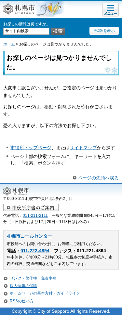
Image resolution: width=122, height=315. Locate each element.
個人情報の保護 (23, 285)
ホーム (9, 44)
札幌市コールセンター (29, 236)
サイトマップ (83, 147)
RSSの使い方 (22, 301)
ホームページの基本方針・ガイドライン (45, 293)
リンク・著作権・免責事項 (33, 278)
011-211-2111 (35, 215)
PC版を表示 (104, 30)
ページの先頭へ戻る (98, 177)
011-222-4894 (34, 250)
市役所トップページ (30, 147)
